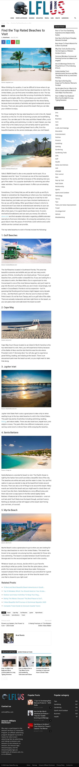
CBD (56, 125)
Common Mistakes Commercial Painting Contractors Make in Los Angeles (66, 58)
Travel (47, 18)
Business (31, 18)
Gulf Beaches (23, 612)
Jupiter (31, 612)
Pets (56, 177)
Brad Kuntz (6, 37)
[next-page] (6, 678)
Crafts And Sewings (62, 128)
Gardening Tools (61, 153)
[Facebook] (3, 42)
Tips (8, 23)
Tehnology (58, 196)
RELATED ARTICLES (9, 652)
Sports (57, 189)
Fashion (58, 137)
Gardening (65, 18)
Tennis (57, 199)
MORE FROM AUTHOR (25, 652)
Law (56, 168)
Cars (52, 18)
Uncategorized (60, 211)
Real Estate (59, 183)
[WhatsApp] (18, 42)
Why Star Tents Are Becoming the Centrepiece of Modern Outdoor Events (65, 51)
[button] (75, 18)
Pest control (59, 174)
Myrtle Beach (38, 612)
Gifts (57, 156)
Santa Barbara (15, 615)
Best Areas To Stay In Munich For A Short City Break (66, 44)
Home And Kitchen (61, 165)
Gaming (58, 146)
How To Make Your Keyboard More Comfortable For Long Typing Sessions (64, 98)
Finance (58, 140)
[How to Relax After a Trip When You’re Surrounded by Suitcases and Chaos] (26, 661)
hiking (3, 422)
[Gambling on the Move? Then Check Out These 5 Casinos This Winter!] (30, 725)
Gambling (58, 143)
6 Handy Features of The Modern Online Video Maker (40, 625)
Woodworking (60, 217)
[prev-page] (2, 678)
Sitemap (34, 765)
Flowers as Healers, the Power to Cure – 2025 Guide (12, 625)
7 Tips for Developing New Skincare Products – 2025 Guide (42, 703)
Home (12, 18)
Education (39, 18)
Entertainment (60, 134)
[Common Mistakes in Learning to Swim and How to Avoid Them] (43, 661)
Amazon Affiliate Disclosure (47, 765)
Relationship (59, 186)
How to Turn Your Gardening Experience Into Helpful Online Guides (65, 33)
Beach (9, 612)
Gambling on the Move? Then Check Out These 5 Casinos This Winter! (42, 726)
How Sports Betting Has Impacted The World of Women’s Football (66, 83)
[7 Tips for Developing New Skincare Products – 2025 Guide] (30, 702)
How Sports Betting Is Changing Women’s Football (65, 39)
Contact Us (69, 765)
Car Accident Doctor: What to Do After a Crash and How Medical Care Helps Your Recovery (66, 91)
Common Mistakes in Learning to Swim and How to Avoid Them (42, 670)
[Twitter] (8, 42)
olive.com (4, 216)
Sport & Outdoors (21, 18)
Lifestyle (58, 171)
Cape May (15, 612)
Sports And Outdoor (62, 193)
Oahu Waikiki (5, 615)
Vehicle (57, 214)
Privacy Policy (60, 765)
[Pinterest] (13, 42)
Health (57, 18)
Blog (56, 116)
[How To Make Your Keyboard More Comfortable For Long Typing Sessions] (9, 661)
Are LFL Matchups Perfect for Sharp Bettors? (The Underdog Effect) (65, 66)
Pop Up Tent (59, 180)
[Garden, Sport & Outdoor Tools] (39, 8)
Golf (56, 159)
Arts (56, 113)
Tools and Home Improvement (65, 205)
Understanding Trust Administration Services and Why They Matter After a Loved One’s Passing (66, 74)
